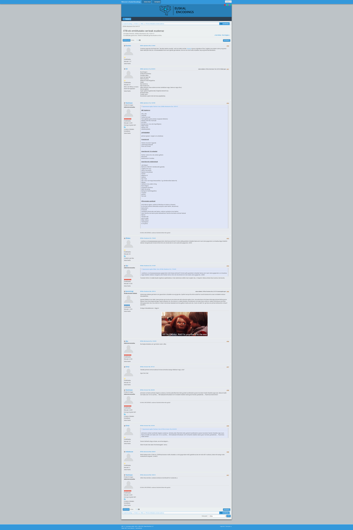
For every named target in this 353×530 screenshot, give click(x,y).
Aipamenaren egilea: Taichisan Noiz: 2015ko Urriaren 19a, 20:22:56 (160, 429)
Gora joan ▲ (229, 526)
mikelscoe (129, 452)
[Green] (228, 5)
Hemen (189, 48)
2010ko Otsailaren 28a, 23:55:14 (148, 291)
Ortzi (127, 367)
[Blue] (226, 5)
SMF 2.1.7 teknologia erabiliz (127, 526)
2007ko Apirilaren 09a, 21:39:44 (147, 45)
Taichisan (129, 103)
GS (127, 69)
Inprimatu (226, 40)
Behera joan (126, 40)
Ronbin (128, 46)
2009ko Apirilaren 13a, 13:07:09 (147, 103)
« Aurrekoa (217, 35)
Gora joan (126, 509)
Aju (127, 266)
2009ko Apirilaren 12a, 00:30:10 (147, 69)
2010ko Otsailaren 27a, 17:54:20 (148, 238)
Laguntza (222, 526)
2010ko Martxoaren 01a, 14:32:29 (148, 341)
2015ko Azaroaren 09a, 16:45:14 (147, 475)
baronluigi (129, 291)
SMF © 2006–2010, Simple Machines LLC (144, 526)
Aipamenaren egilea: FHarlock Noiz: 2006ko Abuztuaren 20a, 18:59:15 (160, 106)
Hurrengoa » (226, 35)
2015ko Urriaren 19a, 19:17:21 (147, 366)
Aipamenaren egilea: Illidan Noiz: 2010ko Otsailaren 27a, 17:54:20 (159, 269)
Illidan (128, 238)
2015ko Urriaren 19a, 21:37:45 (147, 425)
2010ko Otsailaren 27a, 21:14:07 (148, 265)
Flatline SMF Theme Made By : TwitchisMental (131, 528)
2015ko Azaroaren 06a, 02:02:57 (147, 451)
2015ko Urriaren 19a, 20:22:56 (147, 390)
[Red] (225, 5)
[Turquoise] (230, 5)
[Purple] (229, 5)
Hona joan (204, 516)
